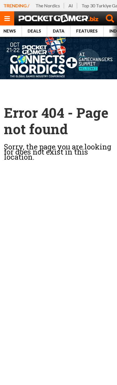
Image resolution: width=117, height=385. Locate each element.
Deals (34, 31)
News (9, 31)
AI (70, 5)
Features (87, 31)
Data (58, 31)
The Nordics (47, 5)
